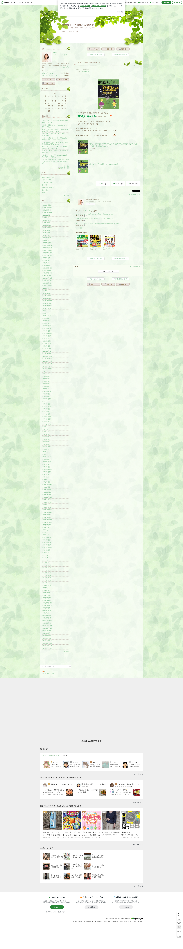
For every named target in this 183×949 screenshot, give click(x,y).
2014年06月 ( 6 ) (46, 489)
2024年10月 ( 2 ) (46, 243)
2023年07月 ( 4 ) (47, 273)
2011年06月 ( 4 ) (46, 570)
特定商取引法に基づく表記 (128, 921)
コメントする (109, 271)
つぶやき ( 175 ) (46, 180)
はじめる (57, 907)
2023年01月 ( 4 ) (47, 285)
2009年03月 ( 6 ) (47, 628)
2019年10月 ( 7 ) (46, 373)
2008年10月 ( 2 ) (46, 635)
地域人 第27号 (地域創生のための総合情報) (103, 164)
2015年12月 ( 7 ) (46, 452)
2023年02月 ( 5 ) (47, 283)
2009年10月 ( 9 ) (46, 615)
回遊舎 (55, 53)
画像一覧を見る (64, 168)
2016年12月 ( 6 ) (46, 426)
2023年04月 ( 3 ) (47, 278)
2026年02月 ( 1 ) (46, 215)
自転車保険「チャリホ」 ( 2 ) (50, 187)
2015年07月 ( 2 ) (46, 464)
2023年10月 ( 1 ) (46, 265)
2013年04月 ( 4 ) (47, 520)
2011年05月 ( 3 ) (46, 572)
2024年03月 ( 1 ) (47, 255)
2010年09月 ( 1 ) (46, 593)
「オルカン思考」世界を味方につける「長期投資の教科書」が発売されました (55, 143)
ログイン (177, 2)
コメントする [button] (119, 184)
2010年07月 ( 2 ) (46, 595)
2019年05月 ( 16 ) (47, 386)
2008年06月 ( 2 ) (47, 640)
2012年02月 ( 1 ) (46, 550)
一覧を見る (66, 166)
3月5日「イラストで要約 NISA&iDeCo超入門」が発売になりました (54, 156)
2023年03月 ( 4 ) (47, 280)
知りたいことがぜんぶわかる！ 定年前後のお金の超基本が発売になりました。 (99, 223)
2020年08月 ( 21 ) (47, 351)
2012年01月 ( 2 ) (46, 552)
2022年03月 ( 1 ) (46, 303)
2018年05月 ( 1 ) (46, 396)
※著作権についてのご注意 (48, 673)
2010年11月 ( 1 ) (46, 588)
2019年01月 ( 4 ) (46, 389)
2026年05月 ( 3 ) (47, 207)
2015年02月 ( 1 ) (46, 474)
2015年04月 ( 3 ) (47, 469)
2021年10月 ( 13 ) (47, 316)
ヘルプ (141, 921)
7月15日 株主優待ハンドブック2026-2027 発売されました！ (94, 218)
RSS (45, 672)
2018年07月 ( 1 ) (46, 394)
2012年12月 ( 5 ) (46, 530)
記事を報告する (135, 194)
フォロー (91, 204)
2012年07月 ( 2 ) (46, 540)
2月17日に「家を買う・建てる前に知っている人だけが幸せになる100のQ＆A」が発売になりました (55, 161)
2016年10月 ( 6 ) (46, 431)
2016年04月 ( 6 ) (46, 447)
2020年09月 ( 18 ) (47, 348)
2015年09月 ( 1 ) (46, 459)
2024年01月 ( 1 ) (46, 258)
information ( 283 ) (47, 182)
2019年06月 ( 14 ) (47, 384)
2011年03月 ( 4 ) (46, 578)
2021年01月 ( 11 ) (47, 338)
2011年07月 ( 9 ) (46, 567)
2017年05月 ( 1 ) (46, 414)
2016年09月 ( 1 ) (46, 434)
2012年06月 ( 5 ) (46, 542)
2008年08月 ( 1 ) (46, 638)
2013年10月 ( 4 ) (46, 507)
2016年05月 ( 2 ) (46, 444)
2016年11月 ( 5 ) (46, 429)
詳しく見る (91, 907)
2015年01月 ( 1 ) (46, 477)
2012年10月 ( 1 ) (46, 535)
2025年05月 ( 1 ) (46, 233)
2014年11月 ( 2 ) (46, 479)
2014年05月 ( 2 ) (46, 492)
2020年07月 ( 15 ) (47, 353)
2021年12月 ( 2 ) (46, 311)
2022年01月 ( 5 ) (46, 308)
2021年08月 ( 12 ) (47, 321)
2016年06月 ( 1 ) (46, 442)
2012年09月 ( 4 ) (46, 537)
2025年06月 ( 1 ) (46, 230)
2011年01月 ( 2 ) (46, 582)
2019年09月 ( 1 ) (46, 376)
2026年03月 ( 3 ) (47, 212)
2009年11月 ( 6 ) (46, 613)
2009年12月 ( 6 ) (46, 610)
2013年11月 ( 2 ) (46, 505)
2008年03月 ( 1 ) (47, 648)
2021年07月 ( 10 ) (47, 323)
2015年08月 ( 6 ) (46, 462)
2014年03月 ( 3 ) (47, 497)
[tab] (52, 756)
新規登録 (166, 2)
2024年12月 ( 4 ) (46, 238)
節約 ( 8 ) (44, 185)
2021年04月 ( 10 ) (47, 331)
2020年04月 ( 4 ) (47, 361)
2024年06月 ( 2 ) (47, 250)
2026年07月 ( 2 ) (46, 205)
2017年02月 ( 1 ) (46, 421)
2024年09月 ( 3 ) (47, 245)
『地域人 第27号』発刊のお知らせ (89, 62)
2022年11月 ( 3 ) (46, 290)
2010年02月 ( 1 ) (46, 608)
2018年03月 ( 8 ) (46, 399)
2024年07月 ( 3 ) (47, 248)
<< (51, 93)
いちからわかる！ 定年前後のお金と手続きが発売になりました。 (95, 214)
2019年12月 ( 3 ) (46, 371)
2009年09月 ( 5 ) (47, 618)
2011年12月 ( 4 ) (46, 555)
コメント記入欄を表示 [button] (134, 267)
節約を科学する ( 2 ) (47, 190)
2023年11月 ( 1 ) (46, 263)
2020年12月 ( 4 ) (46, 341)
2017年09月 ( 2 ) (46, 404)
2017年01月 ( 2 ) (46, 424)
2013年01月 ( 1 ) (46, 527)
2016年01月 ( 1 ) (46, 449)
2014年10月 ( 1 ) (46, 482)
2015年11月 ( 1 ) (46, 454)
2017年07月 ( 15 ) (47, 409)
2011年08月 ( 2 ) (46, 565)
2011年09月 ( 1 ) (46, 562)
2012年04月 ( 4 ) (47, 547)
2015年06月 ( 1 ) (46, 467)
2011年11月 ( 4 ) (46, 557)
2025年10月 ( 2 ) (46, 220)
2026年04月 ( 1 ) (46, 210)
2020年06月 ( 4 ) (47, 356)
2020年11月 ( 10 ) (47, 343)
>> (59, 93)
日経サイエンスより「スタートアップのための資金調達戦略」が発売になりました (55, 147)
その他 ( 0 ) (45, 192)
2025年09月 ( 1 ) (46, 222)
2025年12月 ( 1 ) (46, 217)
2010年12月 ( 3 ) (46, 585)
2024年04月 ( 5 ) (47, 253)
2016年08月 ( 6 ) (46, 436)
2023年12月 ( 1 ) (46, 260)
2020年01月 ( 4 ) (47, 369)
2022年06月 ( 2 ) (46, 295)
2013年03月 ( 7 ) (47, 522)
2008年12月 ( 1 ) (46, 633)
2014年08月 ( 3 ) (47, 484)
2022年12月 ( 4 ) (46, 288)
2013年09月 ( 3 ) (47, 509)
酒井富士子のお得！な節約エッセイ (82, 25)
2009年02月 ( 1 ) (46, 630)
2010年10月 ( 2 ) (46, 590)
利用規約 (99, 921)
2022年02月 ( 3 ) (47, 306)
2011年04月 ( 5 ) (46, 575)
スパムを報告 (78, 921)
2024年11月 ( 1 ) (46, 240)
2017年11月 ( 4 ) (46, 401)
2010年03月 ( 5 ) (47, 605)
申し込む (126, 907)
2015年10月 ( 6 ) (46, 457)
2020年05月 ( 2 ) (47, 358)
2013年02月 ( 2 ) (46, 525)
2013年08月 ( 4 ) (47, 512)
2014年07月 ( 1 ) (46, 487)
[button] (179, 935)
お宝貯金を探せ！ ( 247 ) (49, 177)
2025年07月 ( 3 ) (47, 227)
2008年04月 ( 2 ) (47, 645)
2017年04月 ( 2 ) (46, 416)
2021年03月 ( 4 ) (47, 333)
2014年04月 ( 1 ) (46, 494)
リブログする (134, 184)
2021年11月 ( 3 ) (46, 313)
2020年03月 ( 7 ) (47, 363)
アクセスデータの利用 (111, 921)
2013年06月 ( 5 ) (46, 515)
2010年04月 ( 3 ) (47, 603)
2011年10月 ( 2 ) (46, 560)
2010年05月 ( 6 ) (46, 600)
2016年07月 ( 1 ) (46, 439)
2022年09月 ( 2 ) (46, 293)
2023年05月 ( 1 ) (46, 275)
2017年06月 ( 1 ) (46, 411)
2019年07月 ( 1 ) (46, 381)
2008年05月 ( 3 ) (47, 643)
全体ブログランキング (47, 73)
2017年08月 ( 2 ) (46, 406)
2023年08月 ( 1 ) (46, 270)
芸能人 (65, 756)
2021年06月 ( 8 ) (46, 326)
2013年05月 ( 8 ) (46, 517)
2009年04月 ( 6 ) (47, 625)
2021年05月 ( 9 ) (46, 328)
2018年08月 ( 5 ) (46, 391)
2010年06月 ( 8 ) (46, 598)
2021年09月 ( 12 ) (47, 318)
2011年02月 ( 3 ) (46, 580)
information (84, 71)
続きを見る (66, 67)
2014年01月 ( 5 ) (46, 499)
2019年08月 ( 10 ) (47, 379)
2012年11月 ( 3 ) (46, 532)
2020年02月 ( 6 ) (47, 366)
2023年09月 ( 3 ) (47, 268)
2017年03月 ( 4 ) (47, 419)
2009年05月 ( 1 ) (46, 623)
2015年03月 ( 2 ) (46, 472)
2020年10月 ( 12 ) (47, 346)
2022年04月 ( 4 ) (47, 300)
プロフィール (56, 55)
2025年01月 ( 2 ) (46, 235)
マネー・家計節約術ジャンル (49, 75)
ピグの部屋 (64, 55)
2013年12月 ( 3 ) (46, 502)
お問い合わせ (89, 921)
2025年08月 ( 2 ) (46, 225)
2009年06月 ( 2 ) (47, 620)
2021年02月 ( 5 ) (46, 336)
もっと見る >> (80, 228)
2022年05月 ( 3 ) (47, 298)
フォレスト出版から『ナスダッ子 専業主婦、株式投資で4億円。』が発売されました (55, 139)
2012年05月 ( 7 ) (46, 545)
